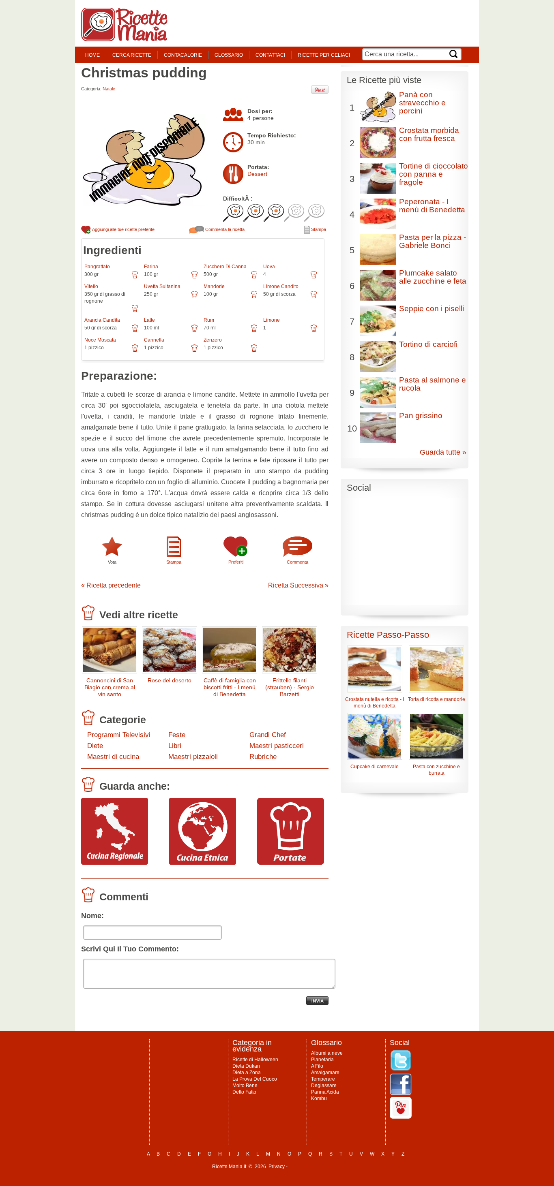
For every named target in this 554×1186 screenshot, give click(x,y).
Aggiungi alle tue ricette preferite (123, 229)
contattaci (270, 55)
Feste (176, 734)
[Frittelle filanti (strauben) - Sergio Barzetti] (289, 651)
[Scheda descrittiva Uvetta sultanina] (194, 297)
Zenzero (213, 340)
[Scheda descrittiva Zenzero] (254, 351)
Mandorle (214, 286)
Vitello (91, 286)
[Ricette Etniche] (202, 862)
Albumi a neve (327, 1053)
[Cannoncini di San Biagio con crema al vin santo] (109, 651)
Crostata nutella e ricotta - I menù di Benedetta (374, 703)
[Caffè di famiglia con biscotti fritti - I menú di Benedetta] (229, 651)
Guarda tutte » (443, 452)
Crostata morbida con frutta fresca (429, 134)
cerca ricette (131, 55)
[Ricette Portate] (290, 862)
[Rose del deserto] (169, 651)
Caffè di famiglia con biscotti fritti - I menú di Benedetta (230, 687)
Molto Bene (245, 1085)
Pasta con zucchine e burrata (436, 770)
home (92, 55)
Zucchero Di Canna (225, 266)
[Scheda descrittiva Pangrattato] (135, 277)
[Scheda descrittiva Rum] (254, 331)
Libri (174, 745)
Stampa (318, 229)
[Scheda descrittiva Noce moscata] (135, 351)
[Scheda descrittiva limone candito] (314, 297)
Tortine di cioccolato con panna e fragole (433, 174)
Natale (109, 88)
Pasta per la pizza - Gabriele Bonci (432, 241)
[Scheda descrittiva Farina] (194, 277)
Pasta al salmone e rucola (432, 384)
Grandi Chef (267, 734)
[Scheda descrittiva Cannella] (194, 351)
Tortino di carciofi (428, 344)
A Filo (317, 1066)
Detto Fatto (244, 1092)
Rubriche (263, 756)
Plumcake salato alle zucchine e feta (432, 277)
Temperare (323, 1079)
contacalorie (183, 55)
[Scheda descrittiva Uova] (314, 277)
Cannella (154, 340)
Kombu (319, 1098)
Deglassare (324, 1085)
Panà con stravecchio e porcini (422, 102)
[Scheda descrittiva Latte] (194, 331)
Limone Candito (280, 286)
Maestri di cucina (113, 756)
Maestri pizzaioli (193, 756)
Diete (95, 745)
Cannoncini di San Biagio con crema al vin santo (109, 687)
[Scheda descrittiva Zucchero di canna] (254, 277)
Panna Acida (325, 1092)
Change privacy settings (315, 1166)
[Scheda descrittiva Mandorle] (254, 297)
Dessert (257, 174)
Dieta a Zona (246, 1072)
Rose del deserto (169, 680)
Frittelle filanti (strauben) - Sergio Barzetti (289, 687)
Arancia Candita (102, 320)
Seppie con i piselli (431, 308)
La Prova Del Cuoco (254, 1079)
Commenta (297, 562)
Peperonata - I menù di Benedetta (432, 205)
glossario (229, 55)
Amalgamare (325, 1072)
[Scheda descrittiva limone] (314, 331)
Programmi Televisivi (118, 734)
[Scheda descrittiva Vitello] (135, 311)
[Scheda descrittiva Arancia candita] (135, 331)
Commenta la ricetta (224, 229)
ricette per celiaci (324, 55)
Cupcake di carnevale (374, 766)
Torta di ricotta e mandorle (436, 699)
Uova (269, 266)
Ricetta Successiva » (298, 585)
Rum (209, 320)
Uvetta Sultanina (162, 286)
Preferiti (235, 562)
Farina (151, 266)
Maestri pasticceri (276, 745)
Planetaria (322, 1059)
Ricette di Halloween (255, 1059)
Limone (271, 320)
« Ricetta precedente (111, 585)
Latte (149, 320)
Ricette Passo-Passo (388, 635)
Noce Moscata (100, 340)
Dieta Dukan (246, 1066)
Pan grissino (420, 415)
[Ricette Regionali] (114, 862)
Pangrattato (97, 266)
